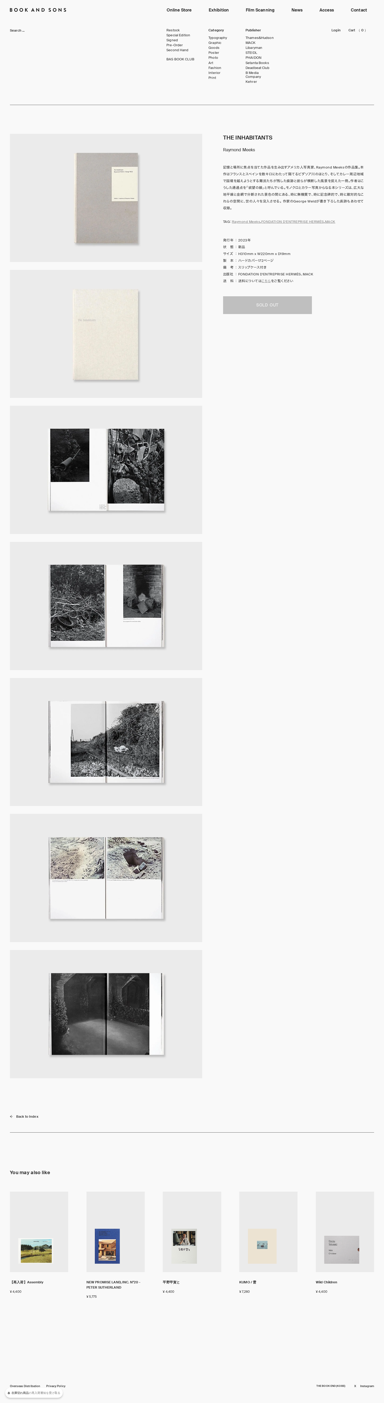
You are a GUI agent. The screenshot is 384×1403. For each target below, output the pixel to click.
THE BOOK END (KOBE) (330, 1386)
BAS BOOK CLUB (180, 59)
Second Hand (177, 50)
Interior (214, 73)
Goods (213, 48)
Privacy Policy (55, 1386)
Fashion (214, 68)
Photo (213, 58)
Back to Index (27, 1116)
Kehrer (251, 82)
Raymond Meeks (246, 221)
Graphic (214, 43)
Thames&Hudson (260, 38)
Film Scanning (260, 10)
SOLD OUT (267, 305)
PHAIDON (253, 58)
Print (212, 78)
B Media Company (253, 75)
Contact (359, 10)
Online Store (179, 10)
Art (210, 63)
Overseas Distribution (25, 1386)
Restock (173, 30)
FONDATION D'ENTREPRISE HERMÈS (292, 221)
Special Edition (178, 35)
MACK (251, 43)
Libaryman (254, 48)
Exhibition (219, 10)
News (297, 10)
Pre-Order (174, 45)
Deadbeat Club (257, 68)
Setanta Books (257, 63)
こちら (266, 281)
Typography (217, 38)
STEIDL (251, 53)
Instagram (367, 1386)
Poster (213, 53)
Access (326, 10)
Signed (172, 40)
